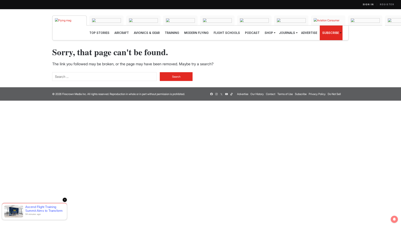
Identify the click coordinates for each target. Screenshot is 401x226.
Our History (257, 94)
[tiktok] (231, 93)
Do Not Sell (334, 94)
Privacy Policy (317, 94)
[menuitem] (99, 33)
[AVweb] (180, 20)
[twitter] (221, 93)
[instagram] (216, 93)
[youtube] (226, 93)
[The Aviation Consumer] (328, 20)
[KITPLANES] (254, 20)
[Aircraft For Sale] (106, 20)
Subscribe (301, 94)
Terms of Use (285, 94)
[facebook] (211, 93)
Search (176, 76)
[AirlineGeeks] (143, 20)
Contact (270, 94)
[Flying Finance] (365, 20)
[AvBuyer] (217, 20)
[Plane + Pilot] (291, 20)
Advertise (242, 94)
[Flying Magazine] (69, 20)
